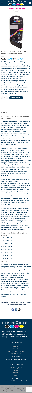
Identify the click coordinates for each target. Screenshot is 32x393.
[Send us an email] (19, 309)
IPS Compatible (21, 9)
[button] (2, 3)
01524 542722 (16, 378)
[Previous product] (17, 11)
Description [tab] (4, 112)
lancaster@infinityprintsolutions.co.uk (16, 381)
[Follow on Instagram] (16, 309)
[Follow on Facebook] (12, 309)
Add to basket (16, 98)
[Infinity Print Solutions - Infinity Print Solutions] (16, 2)
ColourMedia (25, 391)
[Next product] (14, 11)
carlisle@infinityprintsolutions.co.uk (16, 359)
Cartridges (10, 9)
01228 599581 (16, 357)
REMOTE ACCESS (6, 387)
